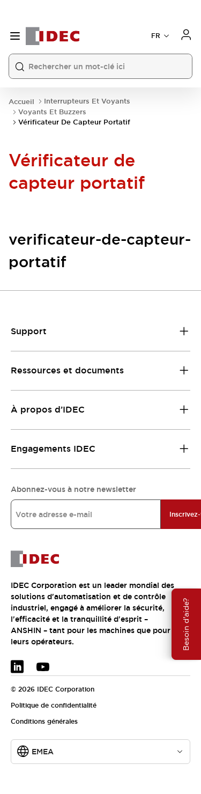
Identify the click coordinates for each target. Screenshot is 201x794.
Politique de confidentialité (53, 705)
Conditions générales (44, 721)
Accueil (21, 102)
